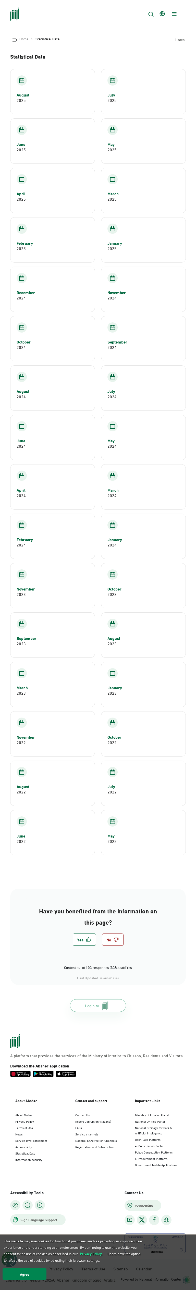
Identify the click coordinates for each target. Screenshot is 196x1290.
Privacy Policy (24, 1121)
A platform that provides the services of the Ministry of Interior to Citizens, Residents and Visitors (96, 1055)
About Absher (24, 1115)
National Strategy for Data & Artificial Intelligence (153, 1130)
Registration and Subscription (94, 1146)
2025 (21, 100)
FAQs (78, 1127)
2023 (21, 594)
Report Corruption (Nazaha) (93, 1121)
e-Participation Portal (149, 1145)
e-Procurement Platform (151, 1158)
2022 (21, 742)
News (19, 1134)
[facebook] (154, 1220)
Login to (92, 1005)
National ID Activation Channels (96, 1140)
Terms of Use (24, 1127)
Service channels (86, 1134)
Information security (28, 1159)
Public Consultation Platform (154, 1152)
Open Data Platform (148, 1139)
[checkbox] (84, 940)
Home (23, 38)
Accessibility (23, 1146)
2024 (21, 298)
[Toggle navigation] (173, 14)
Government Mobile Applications (156, 1165)
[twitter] (142, 1220)
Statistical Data (25, 1153)
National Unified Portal (150, 1121)
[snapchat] (166, 1220)
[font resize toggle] (27, 1205)
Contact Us (82, 1115)
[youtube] (130, 1220)
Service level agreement (31, 1140)
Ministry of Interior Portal (152, 1115)
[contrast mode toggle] (15, 1205)
